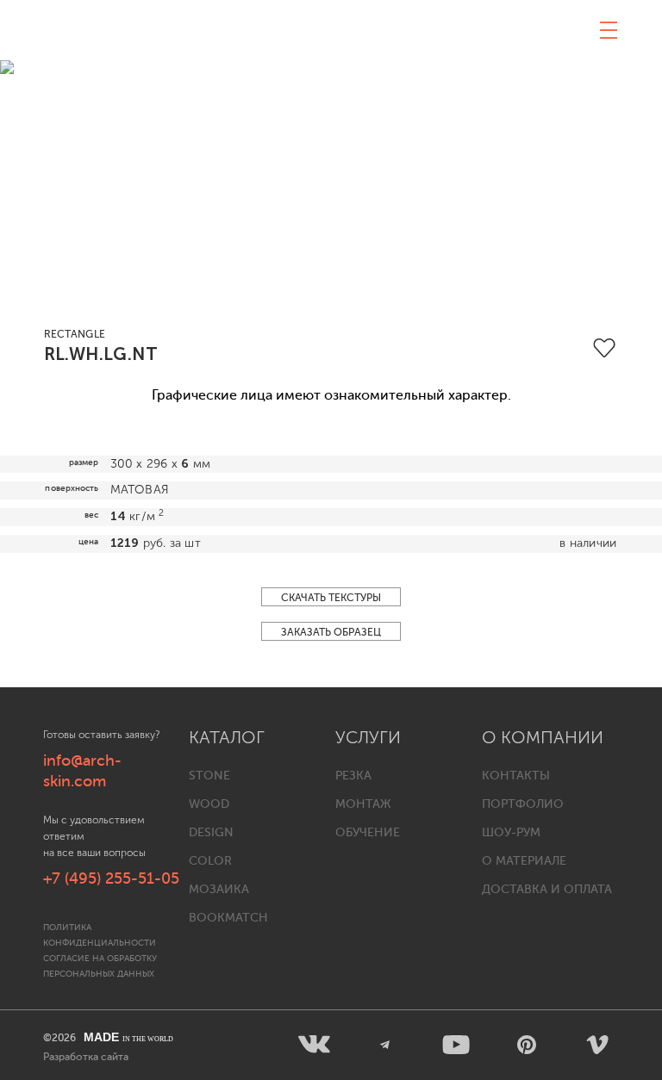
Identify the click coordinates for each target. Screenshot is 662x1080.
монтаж (362, 804)
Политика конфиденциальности (99, 934)
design (211, 832)
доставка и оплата (547, 889)
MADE (128, 1037)
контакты (516, 775)
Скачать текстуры (331, 598)
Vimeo (597, 1044)
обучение (367, 832)
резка (353, 775)
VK (314, 1044)
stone (209, 775)
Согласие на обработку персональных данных (100, 965)
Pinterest (526, 1044)
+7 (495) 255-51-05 (111, 878)
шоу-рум (511, 832)
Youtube (456, 1044)
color (210, 860)
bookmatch (228, 917)
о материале (524, 860)
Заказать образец (331, 632)
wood (209, 804)
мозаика (219, 889)
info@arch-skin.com (82, 771)
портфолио (523, 804)
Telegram (385, 1044)
